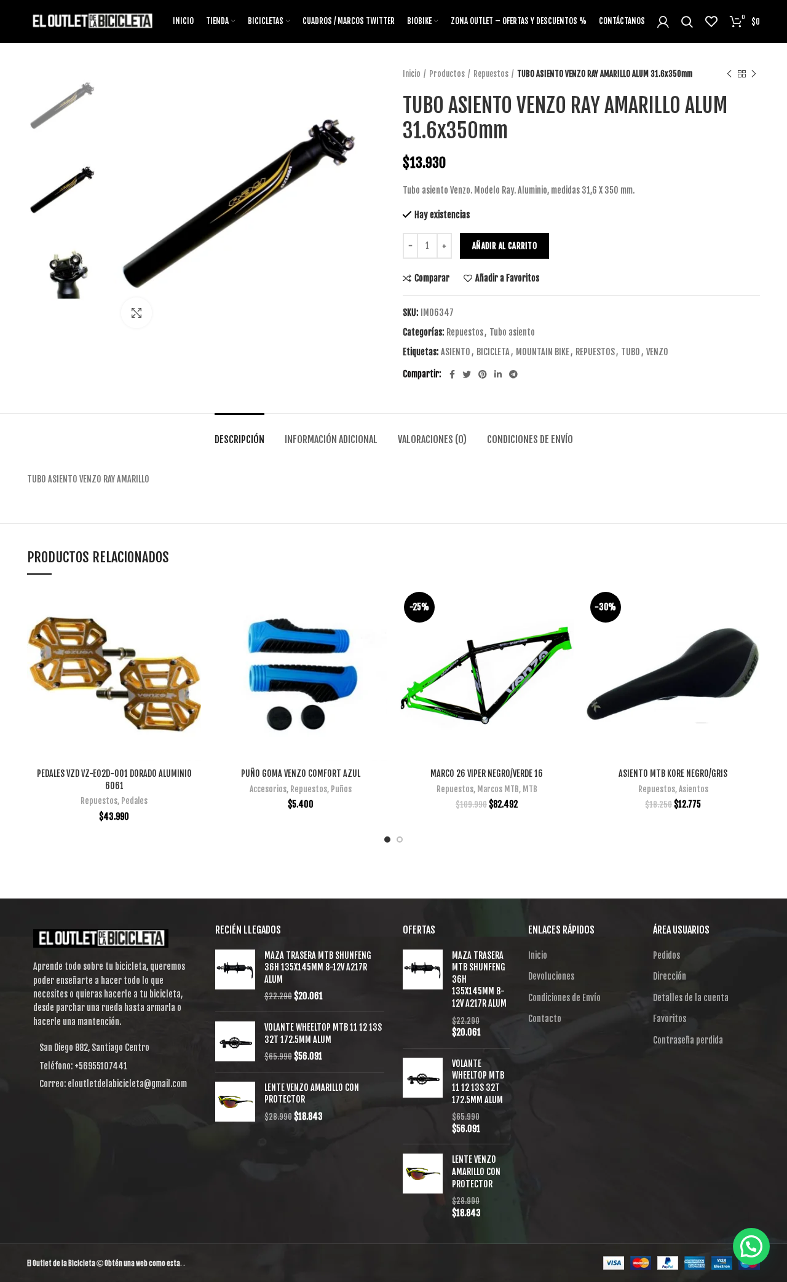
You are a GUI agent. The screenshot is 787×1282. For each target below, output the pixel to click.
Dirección (669, 976)
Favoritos (669, 1018)
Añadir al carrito (504, 246)
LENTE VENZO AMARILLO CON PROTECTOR (311, 1093)
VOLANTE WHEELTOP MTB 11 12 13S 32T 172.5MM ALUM (323, 1033)
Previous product (729, 74)
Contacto (544, 1018)
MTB (530, 789)
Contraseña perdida (688, 1040)
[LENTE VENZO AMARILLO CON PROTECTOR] (235, 1102)
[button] (751, 1246)
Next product (754, 74)
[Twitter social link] (467, 374)
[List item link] (112, 1066)
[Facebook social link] (452, 374)
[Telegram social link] (513, 374)
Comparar (431, 278)
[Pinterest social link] (483, 374)
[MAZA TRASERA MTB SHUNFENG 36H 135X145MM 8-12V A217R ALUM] (235, 976)
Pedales (134, 801)
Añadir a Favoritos (507, 278)
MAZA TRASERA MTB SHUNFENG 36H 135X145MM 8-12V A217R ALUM (317, 967)
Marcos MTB (498, 789)
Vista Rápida (191, 635)
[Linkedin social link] (498, 374)
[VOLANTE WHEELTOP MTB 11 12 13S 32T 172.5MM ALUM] (235, 1042)
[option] (65, 105)
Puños (341, 789)
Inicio (412, 74)
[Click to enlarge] (136, 312)
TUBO (630, 352)
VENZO (657, 352)
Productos (447, 74)
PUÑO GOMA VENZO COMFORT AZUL (300, 773)
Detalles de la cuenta (691, 998)
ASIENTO (455, 352)
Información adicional (331, 439)
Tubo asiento (512, 332)
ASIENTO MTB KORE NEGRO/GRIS (673, 773)
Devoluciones (551, 976)
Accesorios (268, 789)
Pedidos (666, 955)
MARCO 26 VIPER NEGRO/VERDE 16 (486, 773)
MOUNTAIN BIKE (542, 352)
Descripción (239, 439)
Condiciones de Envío (530, 439)
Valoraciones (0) (432, 439)
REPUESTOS (595, 352)
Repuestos (490, 74)
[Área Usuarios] (663, 21)
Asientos (693, 789)
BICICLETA (493, 352)
